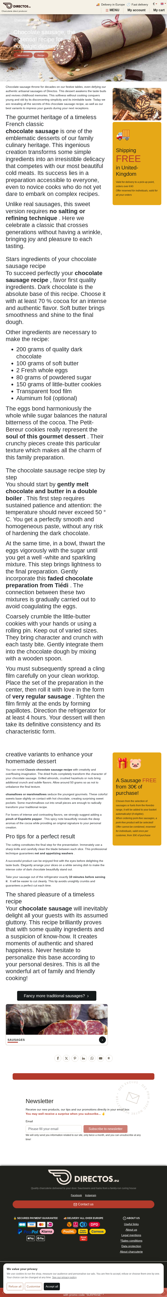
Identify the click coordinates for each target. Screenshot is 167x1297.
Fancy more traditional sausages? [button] (54, 996)
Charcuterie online (26, 20)
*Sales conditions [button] (131, 1240)
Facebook (76, 1195)
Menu (114, 10)
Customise (33, 1286)
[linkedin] (83, 1058)
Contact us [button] (85, 1204)
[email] (100, 1058)
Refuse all (15, 1286)
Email (29, 1121)
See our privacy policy (64, 1277)
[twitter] (66, 1058)
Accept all (52, 1286)
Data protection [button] (131, 1246)
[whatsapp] (92, 1058)
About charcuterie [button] (131, 1251)
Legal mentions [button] (131, 1235)
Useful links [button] (131, 1224)
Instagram (90, 1195)
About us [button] (131, 1229)
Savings (46, 20)
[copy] (109, 1058)
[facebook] (57, 1058)
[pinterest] (74, 1058)
